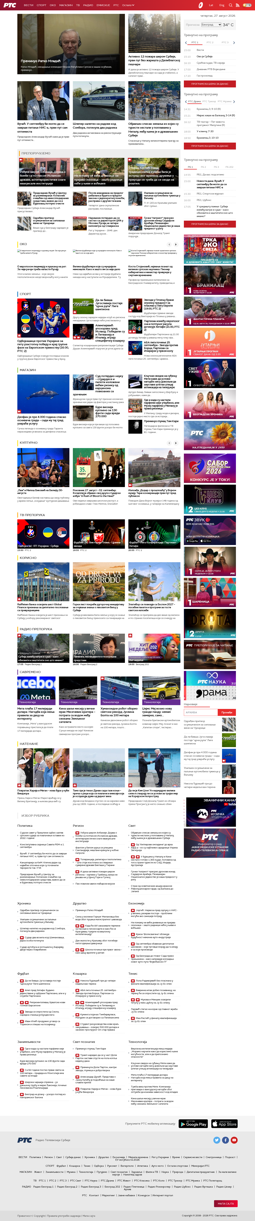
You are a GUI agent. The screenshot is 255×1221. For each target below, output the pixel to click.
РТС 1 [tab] (195, 42)
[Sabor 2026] (210, 468)
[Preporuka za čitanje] (210, 654)
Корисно (28, 558)
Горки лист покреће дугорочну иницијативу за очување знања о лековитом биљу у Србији (98, 607)
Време (176, 1157)
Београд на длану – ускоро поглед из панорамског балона (43, 1096)
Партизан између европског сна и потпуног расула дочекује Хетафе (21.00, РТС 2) (162, 325)
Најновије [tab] (190, 704)
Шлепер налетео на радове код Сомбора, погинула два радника (95, 125)
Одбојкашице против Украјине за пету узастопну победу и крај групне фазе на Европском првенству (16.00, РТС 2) (43, 346)
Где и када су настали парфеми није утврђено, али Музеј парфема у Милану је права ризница (161, 404)
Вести (28, 5)
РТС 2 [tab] (210, 42)
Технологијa (137, 1042)
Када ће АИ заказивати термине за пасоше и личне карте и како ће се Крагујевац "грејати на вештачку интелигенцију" (97, 930)
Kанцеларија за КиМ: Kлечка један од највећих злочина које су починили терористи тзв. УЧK (40, 865)
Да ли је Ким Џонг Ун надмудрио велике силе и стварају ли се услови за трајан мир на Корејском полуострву (153, 793)
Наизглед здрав (132, 1174)
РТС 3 (63, 1180)
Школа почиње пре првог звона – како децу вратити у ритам (98, 951)
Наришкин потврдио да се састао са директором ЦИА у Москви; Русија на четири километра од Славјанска (105, 221)
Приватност (24, 1215)
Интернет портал (162, 1195)
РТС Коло (159, 1180)
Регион (78, 826)
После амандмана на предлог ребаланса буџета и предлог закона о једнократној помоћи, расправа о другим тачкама (106, 196)
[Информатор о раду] (210, 843)
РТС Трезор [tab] (209, 101)
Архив (127, 1189)
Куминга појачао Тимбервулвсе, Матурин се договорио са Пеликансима (97, 1016)
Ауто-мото (157, 1165)
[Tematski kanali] (210, 685)
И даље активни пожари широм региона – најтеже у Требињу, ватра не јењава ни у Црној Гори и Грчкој (96, 874)
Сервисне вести (192, 1157)
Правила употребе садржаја (63, 1215)
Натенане (29, 744)
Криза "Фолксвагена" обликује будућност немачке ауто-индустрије (151, 936)
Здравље (136, 1171)
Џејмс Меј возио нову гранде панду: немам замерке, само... (157, 712)
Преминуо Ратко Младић (41, 61)
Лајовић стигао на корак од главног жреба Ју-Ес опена (154, 1010)
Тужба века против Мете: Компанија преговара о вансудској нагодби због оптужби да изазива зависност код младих (154, 1089)
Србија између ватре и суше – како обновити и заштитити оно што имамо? (40, 657)
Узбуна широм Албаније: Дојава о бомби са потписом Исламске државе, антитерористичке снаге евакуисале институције (96, 837)
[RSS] (237, 5)
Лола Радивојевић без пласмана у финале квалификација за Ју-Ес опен (152, 982)
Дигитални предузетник (201, 1171)
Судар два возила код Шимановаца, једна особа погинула (42, 939)
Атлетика (142, 1165)
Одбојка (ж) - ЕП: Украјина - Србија (38, 545)
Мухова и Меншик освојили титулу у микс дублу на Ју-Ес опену (151, 1001)
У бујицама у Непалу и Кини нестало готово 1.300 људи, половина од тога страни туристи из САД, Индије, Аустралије (153, 861)
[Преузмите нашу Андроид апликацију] (193, 1123)
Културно (28, 443)
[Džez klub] (210, 499)
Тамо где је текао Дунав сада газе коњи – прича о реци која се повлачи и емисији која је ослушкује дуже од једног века (98, 793)
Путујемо (102, 1171)
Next (234, 42)
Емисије (103, 5)
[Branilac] (210, 280)
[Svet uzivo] (210, 373)
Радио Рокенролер (159, 1186)
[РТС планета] (201, 5)
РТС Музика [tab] (224, 101)
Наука (165, 1171)
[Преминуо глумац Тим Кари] (135, 427)
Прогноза (192, 25)
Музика (71, 1171)
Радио (88, 5)
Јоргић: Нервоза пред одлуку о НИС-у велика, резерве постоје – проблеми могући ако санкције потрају (154, 913)
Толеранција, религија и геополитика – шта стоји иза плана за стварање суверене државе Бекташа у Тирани (98, 862)
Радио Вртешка (203, 1186)
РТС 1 (42, 1180)
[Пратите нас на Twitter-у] (216, 1140)
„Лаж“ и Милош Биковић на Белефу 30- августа (40, 492)
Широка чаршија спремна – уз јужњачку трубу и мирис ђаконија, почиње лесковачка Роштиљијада (43, 1085)
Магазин (66, 5)
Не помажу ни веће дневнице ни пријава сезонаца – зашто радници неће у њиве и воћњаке (98, 179)
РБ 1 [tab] (190, 166)
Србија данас (73, 1157)
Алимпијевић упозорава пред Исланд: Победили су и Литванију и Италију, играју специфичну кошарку (110, 333)
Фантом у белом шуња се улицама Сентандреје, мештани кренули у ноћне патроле (96, 850)
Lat (211, 5)
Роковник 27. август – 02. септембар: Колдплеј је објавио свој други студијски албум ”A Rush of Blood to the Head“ (97, 493)
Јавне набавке (126, 1195)
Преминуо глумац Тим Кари (161, 421)
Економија (136, 903)
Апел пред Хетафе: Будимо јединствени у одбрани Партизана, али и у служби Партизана (43, 993)
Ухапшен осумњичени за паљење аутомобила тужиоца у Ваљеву (162, 195)
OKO (53, 5)
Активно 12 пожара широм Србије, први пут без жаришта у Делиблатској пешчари (154, 60)
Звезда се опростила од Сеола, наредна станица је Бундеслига (39, 1013)
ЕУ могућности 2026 (127, 1159)
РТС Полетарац (212, 1180)
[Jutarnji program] (210, 342)
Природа (177, 1171)
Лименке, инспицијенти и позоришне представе (95, 657)
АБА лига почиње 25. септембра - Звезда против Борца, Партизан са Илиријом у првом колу (161, 347)
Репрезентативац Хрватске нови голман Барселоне (42, 1004)
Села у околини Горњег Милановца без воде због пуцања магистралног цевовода (98, 918)
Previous (185, 42)
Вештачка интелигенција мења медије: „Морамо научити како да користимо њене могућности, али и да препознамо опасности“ (154, 1052)
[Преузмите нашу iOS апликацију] (224, 1123)
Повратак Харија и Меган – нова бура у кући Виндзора (43, 792)
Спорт (41, 5)
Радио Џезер (224, 1186)
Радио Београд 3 (91, 1186)
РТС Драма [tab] (194, 101)
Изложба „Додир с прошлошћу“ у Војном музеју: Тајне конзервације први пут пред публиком (152, 493)
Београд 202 (112, 1186)
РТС (116, 5)
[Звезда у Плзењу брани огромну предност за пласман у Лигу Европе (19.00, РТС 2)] (135, 305)
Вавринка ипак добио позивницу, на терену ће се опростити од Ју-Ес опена (153, 992)
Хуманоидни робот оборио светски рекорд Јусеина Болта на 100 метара (119, 712)
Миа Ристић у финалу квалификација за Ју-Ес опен (154, 1020)
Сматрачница (214, 1157)
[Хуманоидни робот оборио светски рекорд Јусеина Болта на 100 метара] (120, 691)
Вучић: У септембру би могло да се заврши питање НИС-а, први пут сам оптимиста (42, 127)
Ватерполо (127, 1165)
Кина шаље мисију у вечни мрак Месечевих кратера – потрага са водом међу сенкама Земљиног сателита (77, 715)
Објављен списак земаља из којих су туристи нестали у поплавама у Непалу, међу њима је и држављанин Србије (153, 129)
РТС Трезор (175, 1180)
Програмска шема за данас (209, 83)
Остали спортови (177, 1165)
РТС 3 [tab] (225, 42)
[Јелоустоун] (210, 561)
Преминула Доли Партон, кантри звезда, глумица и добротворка (96, 1069)
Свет (132, 826)
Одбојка (99, 1165)
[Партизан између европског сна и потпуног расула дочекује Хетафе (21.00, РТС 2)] (135, 327)
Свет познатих (84, 1042)
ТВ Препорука (32, 515)
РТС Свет (75, 1180)
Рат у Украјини (160, 1157)
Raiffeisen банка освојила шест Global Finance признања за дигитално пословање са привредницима (42, 607)
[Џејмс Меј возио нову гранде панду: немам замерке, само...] (161, 691)
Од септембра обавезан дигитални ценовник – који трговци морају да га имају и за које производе (154, 946)
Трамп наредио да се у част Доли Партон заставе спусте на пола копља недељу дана (96, 1058)
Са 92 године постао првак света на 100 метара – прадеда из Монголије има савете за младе (42, 1073)
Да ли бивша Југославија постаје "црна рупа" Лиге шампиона (108, 304)
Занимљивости (28, 1042)
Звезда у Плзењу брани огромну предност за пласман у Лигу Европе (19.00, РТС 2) (159, 304)
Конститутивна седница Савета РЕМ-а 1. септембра (42, 846)
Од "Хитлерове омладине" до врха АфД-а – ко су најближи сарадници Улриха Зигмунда (154, 847)
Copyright (39, 1215)
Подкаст (230, 1157)
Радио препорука (36, 629)
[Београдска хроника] (210, 404)
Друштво (79, 903)
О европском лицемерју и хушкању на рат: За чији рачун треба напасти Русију (41, 268)
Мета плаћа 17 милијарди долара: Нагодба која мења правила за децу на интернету (35, 713)
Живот (38, 1171)
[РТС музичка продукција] (210, 812)
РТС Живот (124, 1180)
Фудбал (23, 974)
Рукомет (112, 1165)
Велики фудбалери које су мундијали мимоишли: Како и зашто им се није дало (96, 268)
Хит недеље (136, 660)
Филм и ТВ (152, 1171)
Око (23, 244)
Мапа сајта (226, 1203)
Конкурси (144, 1195)
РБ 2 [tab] (203, 166)
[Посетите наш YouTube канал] (234, 1140)
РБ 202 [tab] (229, 166)
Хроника (24, 903)
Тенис (133, 974)
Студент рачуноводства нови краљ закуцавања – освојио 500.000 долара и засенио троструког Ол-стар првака (97, 1027)
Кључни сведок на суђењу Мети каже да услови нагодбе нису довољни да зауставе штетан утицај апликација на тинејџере (160, 381)
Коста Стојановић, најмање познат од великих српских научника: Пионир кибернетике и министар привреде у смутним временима (150, 271)
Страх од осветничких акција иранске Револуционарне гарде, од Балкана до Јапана (152, 888)
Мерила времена (138, 1157)
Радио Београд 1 (43, 1186)
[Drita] (210, 623)
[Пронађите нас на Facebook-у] (225, 1140)
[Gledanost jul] (210, 435)
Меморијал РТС (200, 1165)
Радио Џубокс (182, 1186)
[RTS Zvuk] (210, 530)
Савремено (30, 672)
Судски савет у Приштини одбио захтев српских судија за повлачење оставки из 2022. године (42, 835)
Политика (24, 826)
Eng (221, 5)
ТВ (78, 5)
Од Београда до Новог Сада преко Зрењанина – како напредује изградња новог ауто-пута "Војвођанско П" (152, 958)
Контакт (94, 1195)
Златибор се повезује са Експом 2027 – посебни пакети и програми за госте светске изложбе (151, 607)
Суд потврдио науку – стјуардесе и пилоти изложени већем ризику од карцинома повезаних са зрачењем (98, 385)
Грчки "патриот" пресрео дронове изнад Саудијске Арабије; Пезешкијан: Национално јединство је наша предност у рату (162, 223)
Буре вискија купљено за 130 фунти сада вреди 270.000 (107, 411)
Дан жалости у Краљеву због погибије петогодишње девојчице (96, 942)
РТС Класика (142, 1180)
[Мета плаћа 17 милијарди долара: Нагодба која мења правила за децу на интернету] (36, 691)
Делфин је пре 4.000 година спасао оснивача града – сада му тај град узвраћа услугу (41, 420)
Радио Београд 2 (67, 1186)
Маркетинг (108, 1195)
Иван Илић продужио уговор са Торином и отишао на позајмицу (40, 1023)
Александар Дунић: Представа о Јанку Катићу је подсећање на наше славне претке (95, 1079)
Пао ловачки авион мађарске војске (95, 883)
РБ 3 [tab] (216, 166)
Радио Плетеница (134, 1186)
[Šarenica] (210, 592)
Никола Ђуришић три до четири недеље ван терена (95, 982)
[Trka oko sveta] (210, 249)
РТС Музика (193, 1180)
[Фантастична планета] (210, 311)
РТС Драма (107, 1180)
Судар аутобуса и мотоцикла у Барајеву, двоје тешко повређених (42, 948)
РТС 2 (52, 1180)
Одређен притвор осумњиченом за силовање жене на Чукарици (49, 220)
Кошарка (80, 974)
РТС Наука (91, 1180)
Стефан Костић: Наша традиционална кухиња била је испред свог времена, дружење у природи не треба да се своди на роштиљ (151, 175)
